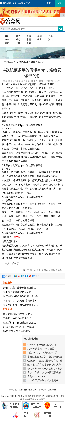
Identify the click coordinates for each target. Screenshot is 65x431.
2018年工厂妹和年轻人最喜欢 (43, 380)
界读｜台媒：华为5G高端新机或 (44, 372)
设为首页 (7, 3)
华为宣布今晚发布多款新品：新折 (45, 368)
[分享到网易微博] (30, 275)
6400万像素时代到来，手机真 (18, 327)
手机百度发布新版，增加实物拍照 (45, 356)
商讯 (7, 43)
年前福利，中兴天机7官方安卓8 (19, 300)
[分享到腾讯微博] (22, 275)
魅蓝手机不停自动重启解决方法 (19, 322)
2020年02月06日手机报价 (16, 331)
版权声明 (52, 389)
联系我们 (23, 389)
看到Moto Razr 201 (38, 376)
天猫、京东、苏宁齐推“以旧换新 (20, 287)
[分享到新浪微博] (19, 275)
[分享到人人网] (26, 275)
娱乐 (40, 35)
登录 (60, 3)
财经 (29, 35)
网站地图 (42, 389)
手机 (28, 3)
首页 (7, 35)
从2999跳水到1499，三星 (41, 348)
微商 (29, 43)
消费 (18, 43)
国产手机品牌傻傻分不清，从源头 (20, 296)
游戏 (50, 39)
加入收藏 (19, 3)
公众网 (24, 396)
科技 (50, 35)
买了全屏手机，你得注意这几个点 (20, 305)
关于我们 (13, 389)
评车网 (17, 237)
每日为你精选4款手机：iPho (17, 314)
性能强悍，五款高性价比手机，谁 (45, 360)
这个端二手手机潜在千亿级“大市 (44, 364)
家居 (29, 39)
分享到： (10, 276)
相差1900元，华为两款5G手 (42, 352)
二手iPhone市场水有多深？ (17, 318)
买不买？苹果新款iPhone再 (17, 292)
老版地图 (32, 389)
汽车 (7, 39)
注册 (49, 3)
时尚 (18, 39)
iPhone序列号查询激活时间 (42, 344)
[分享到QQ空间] (15, 275)
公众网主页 (22, 61)
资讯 (18, 35)
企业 (40, 39)
